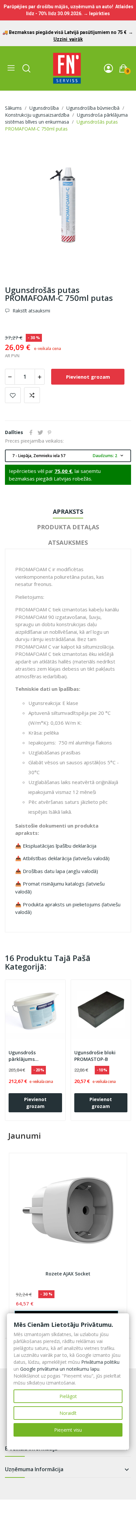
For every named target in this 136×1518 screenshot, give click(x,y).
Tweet (40, 432)
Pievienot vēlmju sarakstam (13, 395)
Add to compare (32, 395)
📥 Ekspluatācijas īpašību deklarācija (55, 845)
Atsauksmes (68, 542)
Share (31, 432)
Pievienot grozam (88, 376)
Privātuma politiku (100, 1362)
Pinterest (49, 432)
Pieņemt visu (68, 1430)
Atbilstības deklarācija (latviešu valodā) (66, 858)
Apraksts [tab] (68, 511)
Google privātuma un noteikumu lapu (59, 1369)
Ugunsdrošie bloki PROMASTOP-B (95, 1055)
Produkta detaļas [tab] (68, 527)
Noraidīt (68, 1413)
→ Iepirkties (97, 13)
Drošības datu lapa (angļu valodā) (60, 871)
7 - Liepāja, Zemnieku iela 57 (68, 455)
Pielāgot (68, 1396)
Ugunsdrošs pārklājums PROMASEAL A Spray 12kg (31, 1056)
